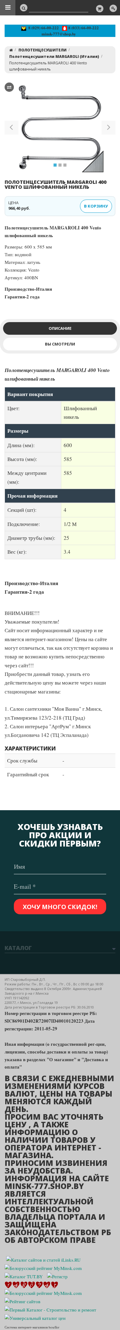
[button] (11, 129)
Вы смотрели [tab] (60, 344)
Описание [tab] (60, 328)
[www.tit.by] (22, 1301)
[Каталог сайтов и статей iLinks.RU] (43, 1259)
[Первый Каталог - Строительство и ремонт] (50, 1309)
